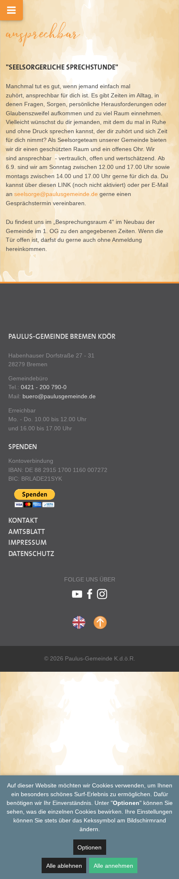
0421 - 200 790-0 (44, 387)
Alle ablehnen (64, 865)
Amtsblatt (26, 532)
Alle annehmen (113, 865)
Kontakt (23, 520)
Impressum (27, 543)
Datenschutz (31, 554)
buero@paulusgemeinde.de (59, 396)
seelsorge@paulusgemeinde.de (56, 194)
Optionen (89, 847)
